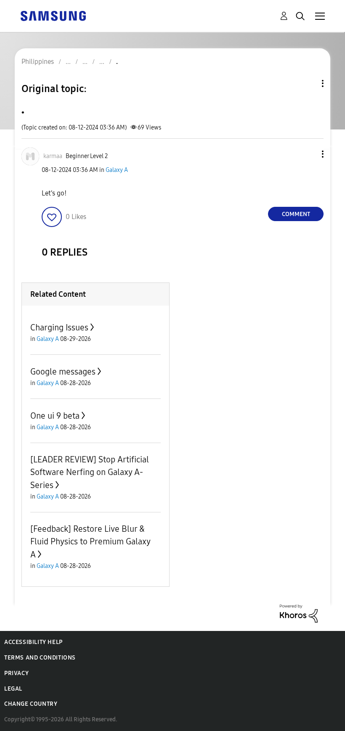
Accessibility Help (33, 642)
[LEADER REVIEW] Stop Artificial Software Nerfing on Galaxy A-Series (89, 472)
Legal (13, 688)
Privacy (16, 673)
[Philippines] (53, 15)
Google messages (63, 372)
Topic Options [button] (308, 83)
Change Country (30, 703)
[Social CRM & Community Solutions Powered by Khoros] (299, 613)
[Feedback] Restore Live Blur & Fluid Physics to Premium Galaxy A (90, 541)
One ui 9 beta (55, 416)
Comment (296, 214)
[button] (309, 154)
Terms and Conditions (40, 657)
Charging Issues (59, 327)
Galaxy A (117, 170)
